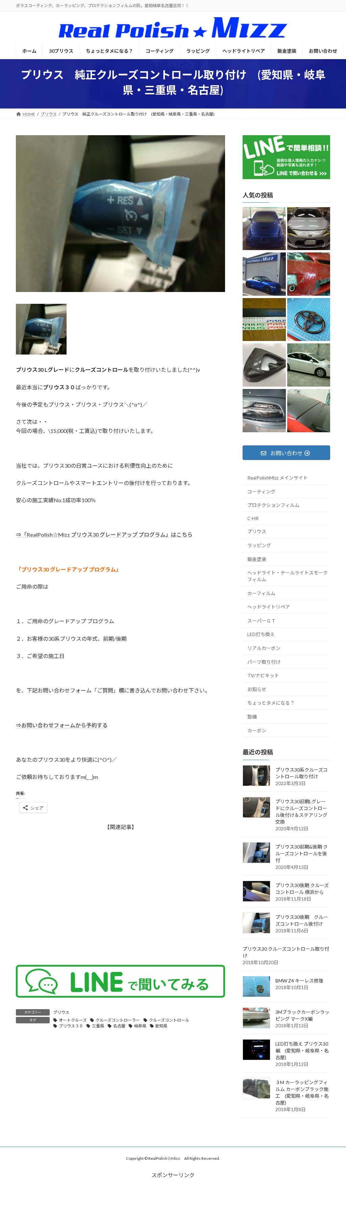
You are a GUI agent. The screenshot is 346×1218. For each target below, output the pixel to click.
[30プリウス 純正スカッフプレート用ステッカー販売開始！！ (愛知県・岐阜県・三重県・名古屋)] (264, 320)
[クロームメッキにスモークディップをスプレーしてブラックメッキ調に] (308, 320)
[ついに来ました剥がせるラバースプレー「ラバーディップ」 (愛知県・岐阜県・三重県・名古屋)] (264, 229)
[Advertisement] (120, 894)
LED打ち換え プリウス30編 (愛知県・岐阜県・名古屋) (302, 1050)
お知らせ (256, 689)
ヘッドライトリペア (268, 607)
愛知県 (161, 1025)
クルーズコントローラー (118, 1020)
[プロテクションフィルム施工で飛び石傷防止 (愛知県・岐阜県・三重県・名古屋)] (308, 274)
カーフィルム (261, 593)
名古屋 (119, 1025)
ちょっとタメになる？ (271, 703)
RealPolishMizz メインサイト (277, 478)
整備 (252, 717)
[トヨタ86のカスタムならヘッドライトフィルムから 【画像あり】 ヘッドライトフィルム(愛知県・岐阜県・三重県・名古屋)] (308, 229)
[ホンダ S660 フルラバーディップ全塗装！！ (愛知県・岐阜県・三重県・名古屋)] (264, 274)
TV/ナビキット (263, 675)
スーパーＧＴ (261, 620)
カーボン (256, 730)
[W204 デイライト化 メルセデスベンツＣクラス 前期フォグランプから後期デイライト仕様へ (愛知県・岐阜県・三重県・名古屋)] (264, 411)
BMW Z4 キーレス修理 (299, 980)
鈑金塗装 (256, 559)
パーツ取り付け (263, 661)
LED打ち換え (261, 634)
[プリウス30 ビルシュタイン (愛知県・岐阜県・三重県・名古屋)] (308, 365)
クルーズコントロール (169, 1020)
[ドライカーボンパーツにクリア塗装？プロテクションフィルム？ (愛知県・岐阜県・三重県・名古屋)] (264, 365)
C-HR (252, 518)
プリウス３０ (71, 1025)
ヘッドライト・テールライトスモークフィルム (287, 576)
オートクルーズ (73, 1020)
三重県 (98, 1025)
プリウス (61, 1012)
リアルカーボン (263, 648)
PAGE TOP (331, 1175)
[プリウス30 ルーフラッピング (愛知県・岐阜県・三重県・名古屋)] (308, 411)
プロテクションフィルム (273, 505)
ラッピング (259, 545)
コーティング (261, 491)
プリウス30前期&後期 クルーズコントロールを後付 (301, 853)
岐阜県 (140, 1025)
